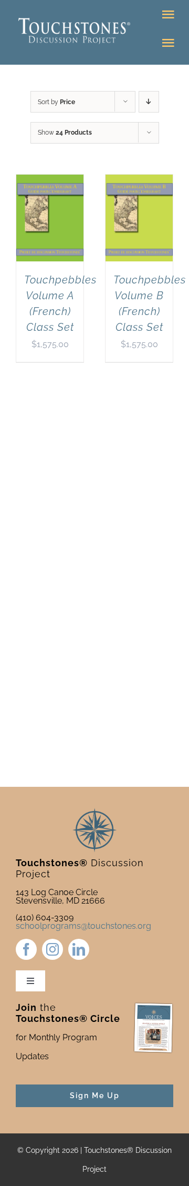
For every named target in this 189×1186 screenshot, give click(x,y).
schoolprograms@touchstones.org (83, 926)
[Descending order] (149, 102)
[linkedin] (78, 949)
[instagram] (52, 949)
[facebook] (26, 949)
